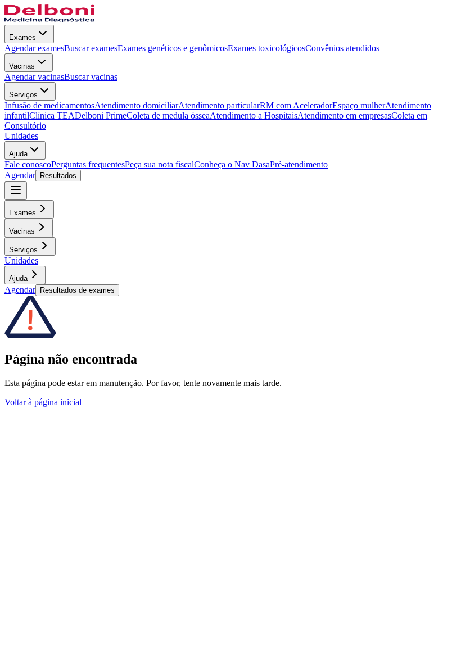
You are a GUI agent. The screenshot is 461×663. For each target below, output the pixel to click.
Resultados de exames (77, 290)
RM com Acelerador (296, 105)
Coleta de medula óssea (168, 115)
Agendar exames (34, 48)
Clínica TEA (52, 115)
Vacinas (22, 66)
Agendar (19, 175)
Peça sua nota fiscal (159, 164)
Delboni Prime (100, 115)
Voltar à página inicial (43, 402)
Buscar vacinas (90, 76)
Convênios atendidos (342, 48)
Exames (22, 37)
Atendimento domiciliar (136, 105)
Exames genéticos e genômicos (172, 48)
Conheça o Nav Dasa (232, 164)
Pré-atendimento (299, 164)
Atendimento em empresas (344, 115)
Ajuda (18, 153)
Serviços (23, 94)
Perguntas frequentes (88, 164)
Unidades (21, 135)
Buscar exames (90, 48)
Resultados (58, 175)
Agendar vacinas (34, 76)
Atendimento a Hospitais (253, 115)
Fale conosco (27, 164)
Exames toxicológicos (266, 48)
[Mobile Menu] (15, 190)
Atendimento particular (219, 105)
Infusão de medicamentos (49, 105)
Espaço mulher (358, 105)
